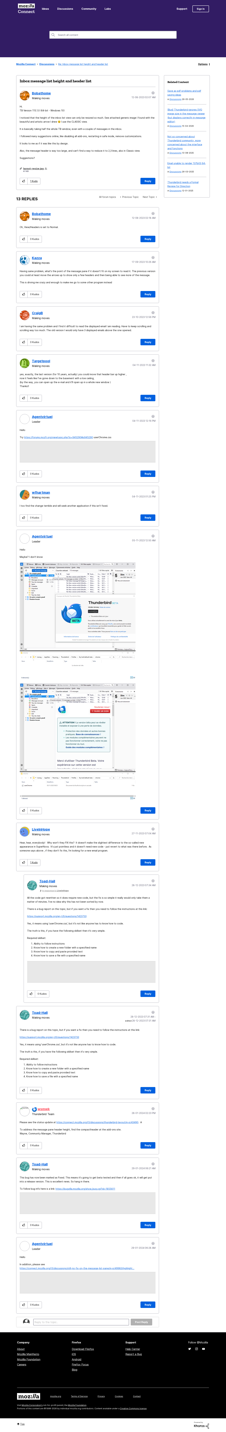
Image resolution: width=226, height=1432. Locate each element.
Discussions (65, 8)
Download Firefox (83, 1349)
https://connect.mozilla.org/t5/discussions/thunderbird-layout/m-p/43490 (97, 1122)
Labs (108, 8)
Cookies (119, 1396)
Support (182, 8)
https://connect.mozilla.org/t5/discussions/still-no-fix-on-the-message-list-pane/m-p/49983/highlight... (77, 1268)
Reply (148, 181)
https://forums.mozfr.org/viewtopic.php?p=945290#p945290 (58, 437)
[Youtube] (203, 1348)
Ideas (45, 8)
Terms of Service (79, 1396)
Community (88, 8)
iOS (74, 1354)
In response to (55, 890)
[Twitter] (189, 1348)
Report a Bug (133, 1354)
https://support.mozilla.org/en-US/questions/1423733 (57, 916)
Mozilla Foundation (28, 1359)
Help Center (132, 1349)
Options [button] (203, 64)
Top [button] (22, 1424)
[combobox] (113, 35)
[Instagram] (196, 1348)
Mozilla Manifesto (28, 1354)
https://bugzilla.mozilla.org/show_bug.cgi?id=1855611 (85, 1188)
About (21, 1349)
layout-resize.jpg (33, 168)
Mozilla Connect (26, 8)
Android (76, 1359)
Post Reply (141, 1322)
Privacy (101, 1396)
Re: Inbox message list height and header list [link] (83, 64)
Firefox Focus (80, 1364)
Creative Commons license (133, 1408)
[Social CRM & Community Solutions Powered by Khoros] (201, 1425)
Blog (74, 1369)
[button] (24, 181)
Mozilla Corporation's (32, 1405)
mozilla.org (55, 1396)
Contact (137, 1396)
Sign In (201, 8)
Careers (21, 1364)
